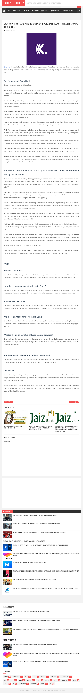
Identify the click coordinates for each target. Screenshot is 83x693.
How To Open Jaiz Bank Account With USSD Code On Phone (14, 427)
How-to (29, 680)
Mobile (38, 680)
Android (6, 677)
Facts (5, 680)
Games (20, 680)
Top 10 (42, 684)
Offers (74, 680)
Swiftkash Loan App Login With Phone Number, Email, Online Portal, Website (24, 541)
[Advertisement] (41, 493)
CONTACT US (56, 11)
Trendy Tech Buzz (13, 3)
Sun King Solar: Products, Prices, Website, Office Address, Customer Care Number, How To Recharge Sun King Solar (45, 629)
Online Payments (8, 402)
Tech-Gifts (33, 684)
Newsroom (64, 680)
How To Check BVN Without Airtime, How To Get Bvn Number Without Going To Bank (36, 620)
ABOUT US (46, 11)
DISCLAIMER (20, 16)
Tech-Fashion (22, 684)
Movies (47, 680)
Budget (34, 677)
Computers (53, 677)
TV (13, 684)
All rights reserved (51, 690)
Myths (55, 680)
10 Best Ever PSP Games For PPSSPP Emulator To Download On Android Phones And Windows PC (39, 532)
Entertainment (65, 677)
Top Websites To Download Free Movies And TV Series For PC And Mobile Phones (35, 515)
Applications (16, 677)
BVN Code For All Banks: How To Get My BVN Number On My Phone (31, 612)
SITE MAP (36, 11)
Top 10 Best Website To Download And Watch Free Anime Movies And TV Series (34, 580)
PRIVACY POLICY (9, 16)
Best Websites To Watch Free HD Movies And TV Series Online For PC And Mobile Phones (37, 524)
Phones (5, 684)
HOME (9, 11)
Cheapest (43, 677)
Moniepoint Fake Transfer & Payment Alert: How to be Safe (29, 562)
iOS (50, 684)
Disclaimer (62, 690)
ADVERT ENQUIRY (69, 11)
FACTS (27, 11)
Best (26, 677)
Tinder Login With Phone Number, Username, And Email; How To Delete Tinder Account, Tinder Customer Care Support (46, 571)
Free (12, 680)
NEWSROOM (18, 11)
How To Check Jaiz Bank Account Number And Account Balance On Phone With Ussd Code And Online (40, 428)
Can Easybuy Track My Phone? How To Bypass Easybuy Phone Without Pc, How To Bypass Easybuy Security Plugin (45, 588)
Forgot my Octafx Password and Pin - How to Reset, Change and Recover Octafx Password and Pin (40, 545)
